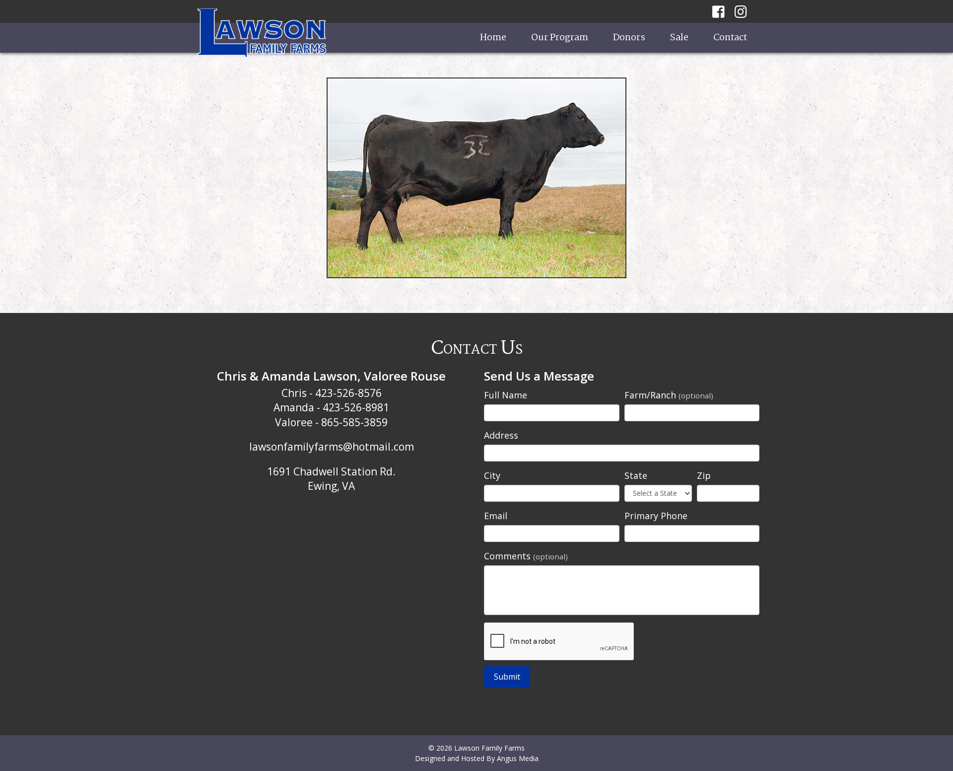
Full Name (505, 395)
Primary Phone (655, 516)
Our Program (559, 37)
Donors (629, 37)
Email (495, 516)
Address (501, 435)
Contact (730, 37)
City (492, 475)
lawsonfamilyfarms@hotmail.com (331, 447)
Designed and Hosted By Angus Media (477, 758)
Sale (679, 37)
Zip (704, 475)
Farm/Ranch (668, 395)
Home (493, 37)
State (635, 475)
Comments (526, 556)
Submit (507, 676)
